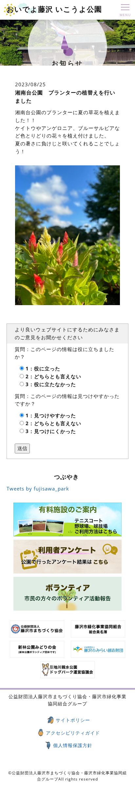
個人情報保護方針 (72, 745)
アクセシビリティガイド (73, 733)
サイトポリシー (73, 720)
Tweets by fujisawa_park (38, 488)
